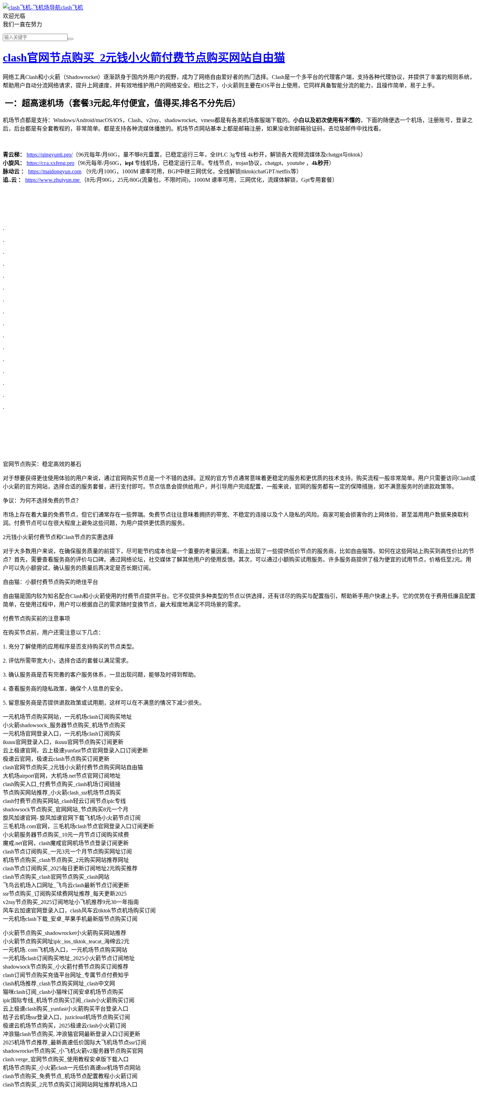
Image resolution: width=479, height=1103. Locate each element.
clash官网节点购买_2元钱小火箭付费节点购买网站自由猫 (144, 57)
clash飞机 (72, 8)
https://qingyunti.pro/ (50, 155)
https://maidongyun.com (54, 171)
